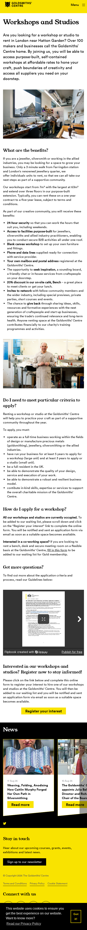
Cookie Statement (57, 883)
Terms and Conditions (15, 883)
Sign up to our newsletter (24, 862)
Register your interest (43, 711)
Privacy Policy (37, 883)
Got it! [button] (76, 916)
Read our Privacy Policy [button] (23, 923)
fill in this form (57, 550)
